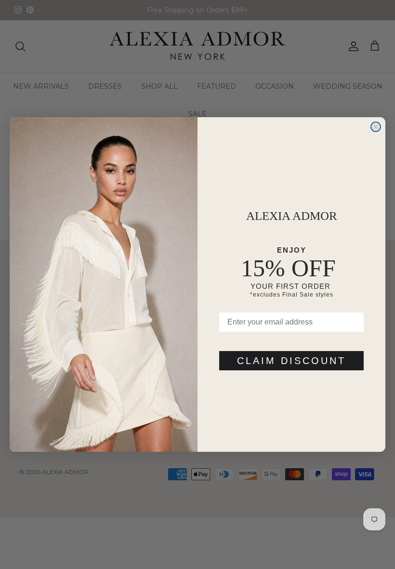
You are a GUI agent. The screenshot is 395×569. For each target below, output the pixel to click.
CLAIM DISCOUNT (291, 360)
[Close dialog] (376, 127)
